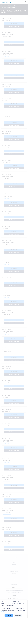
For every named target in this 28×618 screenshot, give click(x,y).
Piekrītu (9, 615)
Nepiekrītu (18, 615)
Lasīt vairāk (4, 612)
